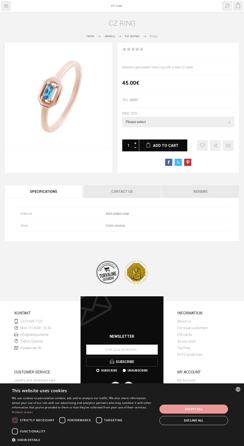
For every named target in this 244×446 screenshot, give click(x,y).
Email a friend (228, 145)
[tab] (44, 191)
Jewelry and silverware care (34, 380)
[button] (82, 439)
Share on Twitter (178, 162)
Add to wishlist (202, 145)
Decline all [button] (193, 420)
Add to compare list (215, 145)
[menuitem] (203, 321)
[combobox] (238, 389)
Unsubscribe (137, 370)
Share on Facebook (168, 162)
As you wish (186, 341)
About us (184, 321)
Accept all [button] (194, 409)
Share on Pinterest (187, 162)
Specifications (43, 191)
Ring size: (130, 113)
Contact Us (122, 191)
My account (186, 380)
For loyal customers (192, 328)
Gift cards (184, 335)
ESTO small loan (189, 355)
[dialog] (122, 414)
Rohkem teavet (22, 412)
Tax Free (183, 348)
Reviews (200, 191)
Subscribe (109, 370)
